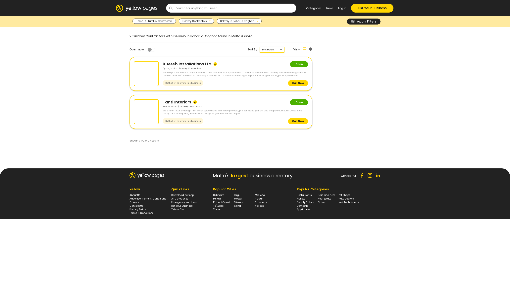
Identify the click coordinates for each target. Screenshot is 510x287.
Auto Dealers (346, 198)
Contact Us (136, 205)
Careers (134, 202)
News (329, 8)
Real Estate (324, 198)
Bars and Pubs (326, 195)
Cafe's (322, 202)
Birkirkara (218, 195)
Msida (217, 198)
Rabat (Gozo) (221, 202)
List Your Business (372, 8)
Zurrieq (217, 209)
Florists (301, 198)
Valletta (259, 205)
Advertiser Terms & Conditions (147, 198)
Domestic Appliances (304, 207)
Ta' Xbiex (218, 205)
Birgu (237, 195)
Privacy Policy (137, 209)
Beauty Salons (306, 202)
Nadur (259, 198)
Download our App (182, 195)
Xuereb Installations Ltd (187, 64)
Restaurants (304, 195)
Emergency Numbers (184, 202)
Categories (314, 8)
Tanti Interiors (177, 102)
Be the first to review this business (183, 83)
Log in (342, 8)
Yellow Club (178, 209)
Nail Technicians (349, 202)
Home (139, 21)
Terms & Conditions (141, 213)
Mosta (238, 198)
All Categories (179, 198)
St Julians (261, 202)
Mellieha (260, 195)
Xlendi (237, 205)
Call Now (298, 83)
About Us (134, 195)
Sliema (238, 202)
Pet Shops (344, 195)
